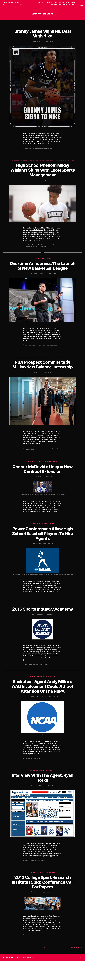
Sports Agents (59, 160)
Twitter (65, 4)
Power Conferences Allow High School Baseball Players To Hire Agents (42, 533)
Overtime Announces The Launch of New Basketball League (42, 266)
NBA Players (57, 357)
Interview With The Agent (47, 770)
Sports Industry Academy (42, 664)
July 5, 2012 (45, 696)
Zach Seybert (39, 476)
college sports (28, 935)
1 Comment (54, 273)
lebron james (39, 148)
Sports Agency (44, 246)
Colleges (31, 160)
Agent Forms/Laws (59, 2)
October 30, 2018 (48, 372)
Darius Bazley (28, 448)
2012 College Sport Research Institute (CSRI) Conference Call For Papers (43, 882)
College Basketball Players (18, 160)
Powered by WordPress (27, 957)
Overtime (39, 345)
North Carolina (39, 935)
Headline (29, 523)
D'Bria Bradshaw (39, 614)
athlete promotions (29, 860)
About (43, 2)
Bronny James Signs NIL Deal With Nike (42, 33)
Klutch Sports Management (38, 448)
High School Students (30, 664)
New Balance (49, 448)
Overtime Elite (45, 345)
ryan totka (43, 860)
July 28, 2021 (50, 180)
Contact (73, 4)
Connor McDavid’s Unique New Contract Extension (42, 469)
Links (59, 4)
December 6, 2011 (49, 785)
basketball (27, 244)
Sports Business (70, 160)
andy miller (30, 758)
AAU (26, 758)
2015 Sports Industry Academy (42, 609)
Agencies (49, 2)
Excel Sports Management (44, 244)
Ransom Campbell (39, 180)
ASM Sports (37, 758)
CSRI (34, 935)
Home (38, 2)
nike (44, 148)
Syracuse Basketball (30, 449)
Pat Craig (38, 372)
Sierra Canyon (51, 148)
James (34, 148)
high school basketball (30, 345)
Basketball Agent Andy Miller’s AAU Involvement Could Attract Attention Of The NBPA (42, 686)
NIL (46, 148)
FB (69, 4)
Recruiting (66, 357)
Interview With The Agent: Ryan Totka (42, 778)
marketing (37, 860)
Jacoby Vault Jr (38, 41)
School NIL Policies (71, 2)
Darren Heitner (34, 696)
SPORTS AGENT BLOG (11, 2)
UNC (44, 935)
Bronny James (28, 148)
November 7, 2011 (49, 892)
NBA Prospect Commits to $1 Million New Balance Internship (42, 364)
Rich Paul (55, 448)
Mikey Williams (34, 246)
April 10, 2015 (50, 614)
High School (47, 26)
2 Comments (54, 696)
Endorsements (38, 26)
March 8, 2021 (43, 273)
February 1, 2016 (49, 543)
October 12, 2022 (49, 41)
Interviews (54, 4)
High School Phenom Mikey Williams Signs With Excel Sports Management (42, 170)
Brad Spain (34, 273)
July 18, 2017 (49, 476)
